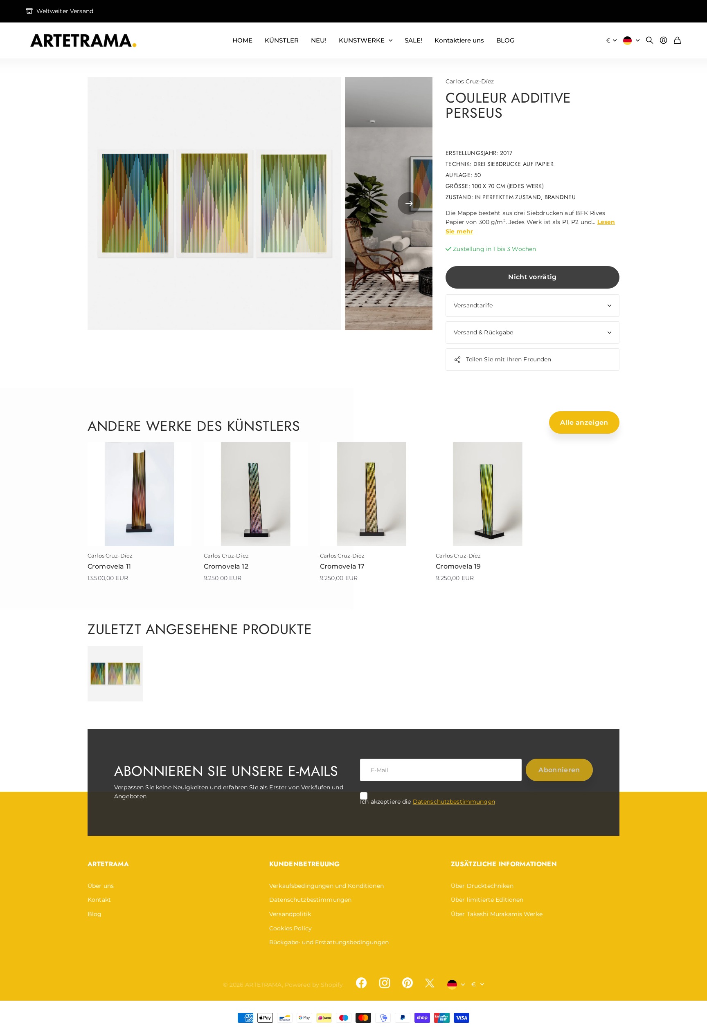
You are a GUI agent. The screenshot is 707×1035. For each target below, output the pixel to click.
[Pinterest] (407, 983)
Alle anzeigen (584, 422)
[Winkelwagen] (677, 41)
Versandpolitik (290, 914)
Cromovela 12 (226, 566)
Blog (95, 914)
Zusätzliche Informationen (504, 864)
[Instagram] (384, 983)
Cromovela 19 (458, 566)
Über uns (101, 885)
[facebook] (361, 983)
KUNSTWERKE (362, 40)
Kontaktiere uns (459, 40)
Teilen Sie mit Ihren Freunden (509, 359)
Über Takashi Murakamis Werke (497, 914)
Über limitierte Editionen (487, 899)
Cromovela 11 (109, 566)
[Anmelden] (663, 41)
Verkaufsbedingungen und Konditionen (326, 885)
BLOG (505, 40)
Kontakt (99, 899)
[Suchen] (649, 41)
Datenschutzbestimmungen (454, 801)
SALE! (413, 40)
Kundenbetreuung (304, 864)
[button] (409, 203)
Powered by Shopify (314, 984)
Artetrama (108, 864)
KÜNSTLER (282, 40)
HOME (242, 40)
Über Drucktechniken (482, 885)
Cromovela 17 (342, 566)
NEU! (318, 40)
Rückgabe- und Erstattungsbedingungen (329, 942)
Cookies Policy (290, 928)
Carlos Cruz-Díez (470, 81)
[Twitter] (429, 983)
